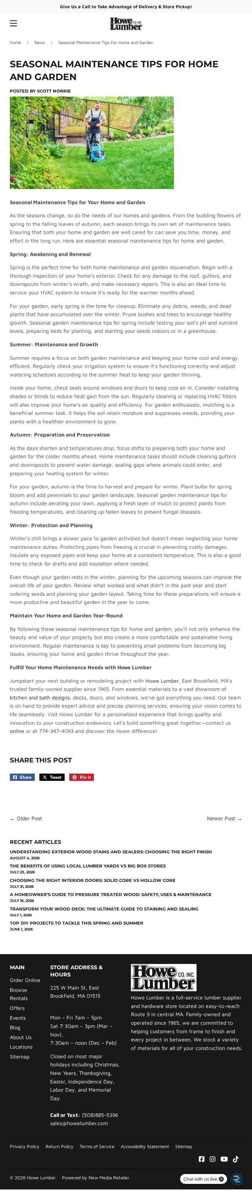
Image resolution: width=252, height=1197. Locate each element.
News (39, 42)
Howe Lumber (161, 681)
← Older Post (26, 818)
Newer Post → (224, 818)
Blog (15, 1027)
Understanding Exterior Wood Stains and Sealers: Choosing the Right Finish (111, 851)
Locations (21, 1047)
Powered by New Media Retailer (95, 1177)
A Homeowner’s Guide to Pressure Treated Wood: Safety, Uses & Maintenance (111, 894)
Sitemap (20, 1056)
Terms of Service (97, 1146)
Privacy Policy (24, 1146)
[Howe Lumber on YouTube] (224, 1160)
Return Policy (60, 1146)
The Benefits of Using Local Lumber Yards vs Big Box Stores (88, 865)
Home (15, 42)
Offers (17, 1008)
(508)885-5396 (100, 1115)
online (17, 731)
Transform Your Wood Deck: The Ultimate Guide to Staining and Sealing (104, 908)
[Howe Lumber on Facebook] (202, 1160)
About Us (21, 1037)
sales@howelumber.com (79, 1123)
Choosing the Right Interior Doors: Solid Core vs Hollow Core (93, 880)
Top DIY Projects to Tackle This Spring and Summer (76, 923)
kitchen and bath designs (40, 697)
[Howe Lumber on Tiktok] (236, 1160)
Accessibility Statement (145, 1146)
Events (18, 1018)
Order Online (25, 980)
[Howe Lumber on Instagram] (213, 1160)
